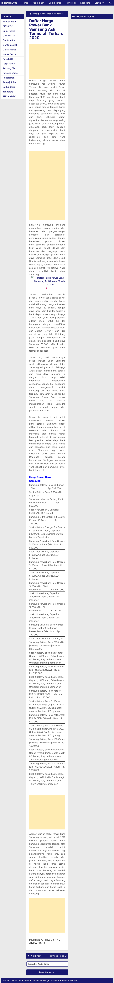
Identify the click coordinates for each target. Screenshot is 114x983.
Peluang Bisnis (10, 68)
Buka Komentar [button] (47, 972)
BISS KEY (8, 26)
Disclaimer (54, 980)
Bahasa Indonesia (12, 21)
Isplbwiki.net (9, 2)
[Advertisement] (47, 61)
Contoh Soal (9, 40)
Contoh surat (10, 45)
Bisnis (98, 2)
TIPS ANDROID (10, 96)
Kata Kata (85, 2)
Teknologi (70, 2)
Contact (35, 980)
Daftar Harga (9, 49)
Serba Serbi (9, 87)
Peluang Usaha (11, 73)
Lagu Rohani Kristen (13, 63)
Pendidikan (38, 2)
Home (25, 2)
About (26, 980)
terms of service (69, 980)
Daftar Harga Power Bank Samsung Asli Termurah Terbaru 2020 (46, 29)
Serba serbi (55, 2)
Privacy (44, 980)
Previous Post (56, 955)
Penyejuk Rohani (11, 82)
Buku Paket (9, 31)
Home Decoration (12, 54)
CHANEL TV (9, 35)
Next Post (36, 955)
